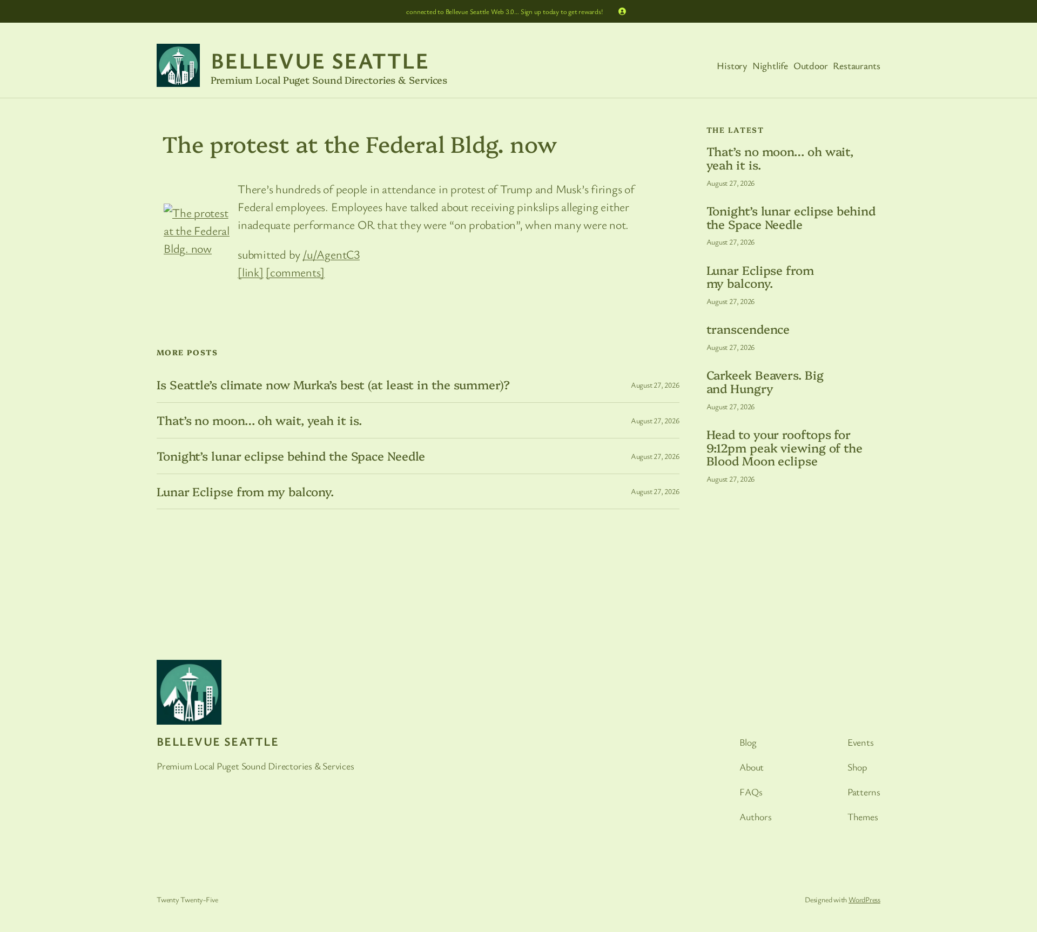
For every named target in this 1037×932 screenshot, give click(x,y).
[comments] (295, 272)
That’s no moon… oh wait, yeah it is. (259, 420)
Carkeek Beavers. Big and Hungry (765, 381)
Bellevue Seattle (320, 60)
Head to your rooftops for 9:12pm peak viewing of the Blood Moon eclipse (784, 448)
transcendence (748, 329)
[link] (251, 272)
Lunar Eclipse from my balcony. (245, 491)
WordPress (864, 899)
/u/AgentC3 (331, 254)
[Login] (622, 11)
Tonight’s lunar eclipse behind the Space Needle (291, 456)
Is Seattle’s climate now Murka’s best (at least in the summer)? (333, 384)
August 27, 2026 (655, 385)
